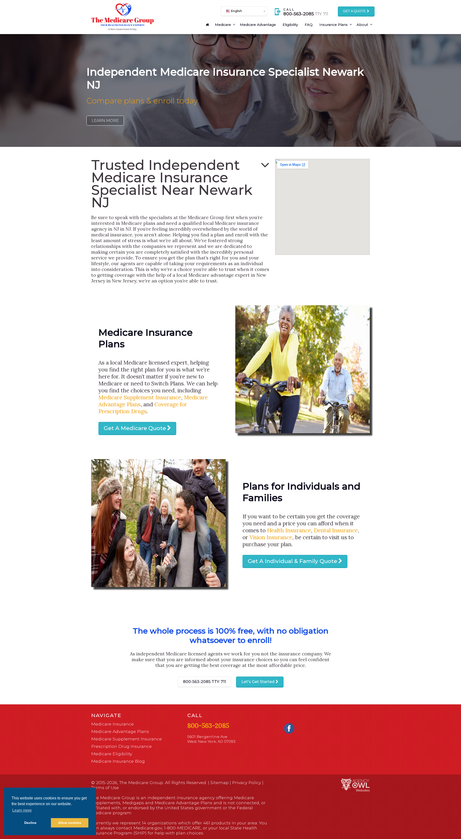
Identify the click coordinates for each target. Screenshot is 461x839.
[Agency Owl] (355, 784)
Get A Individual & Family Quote (292, 561)
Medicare (223, 25)
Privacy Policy (246, 782)
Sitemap (219, 782)
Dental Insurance (336, 530)
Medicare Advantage (258, 25)
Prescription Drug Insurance (121, 746)
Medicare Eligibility (111, 753)
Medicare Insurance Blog (118, 761)
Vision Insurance (270, 537)
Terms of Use (105, 787)
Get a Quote (354, 11)
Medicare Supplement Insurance (139, 397)
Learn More (105, 120)
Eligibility (290, 25)
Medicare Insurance (112, 723)
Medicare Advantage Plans (120, 731)
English (236, 11)
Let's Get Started (257, 681)
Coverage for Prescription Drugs (142, 408)
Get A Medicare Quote (135, 428)
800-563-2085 (204, 681)
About (362, 25)
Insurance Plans (333, 25)
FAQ (309, 25)
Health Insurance (289, 530)
